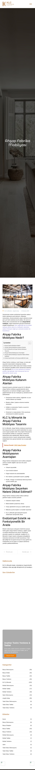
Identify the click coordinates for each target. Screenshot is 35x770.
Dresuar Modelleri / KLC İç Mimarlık (14, 610)
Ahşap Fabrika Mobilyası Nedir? (12, 345)
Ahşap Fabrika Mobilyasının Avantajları (14, 352)
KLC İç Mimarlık (8, 311)
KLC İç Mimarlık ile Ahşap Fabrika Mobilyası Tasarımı (15, 350)
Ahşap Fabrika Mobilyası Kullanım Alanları (15, 347)
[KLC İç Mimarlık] (8, 4)
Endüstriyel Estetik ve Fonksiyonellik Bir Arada (16, 358)
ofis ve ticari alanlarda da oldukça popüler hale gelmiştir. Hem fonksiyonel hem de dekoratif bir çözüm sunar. (16, 371)
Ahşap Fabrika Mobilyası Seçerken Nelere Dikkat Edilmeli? (17, 355)
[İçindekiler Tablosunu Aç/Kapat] (29, 343)
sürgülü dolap (16, 311)
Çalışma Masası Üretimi (10, 625)
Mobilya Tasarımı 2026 (10, 590)
